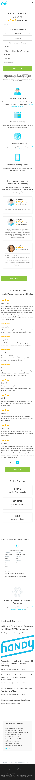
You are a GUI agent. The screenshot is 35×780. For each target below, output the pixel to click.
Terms (3, 776)
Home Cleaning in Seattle (13, 734)
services (11, 762)
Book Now (14, 279)
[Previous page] (5, 462)
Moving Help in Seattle (12, 743)
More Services (9, 749)
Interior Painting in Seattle (13, 739)
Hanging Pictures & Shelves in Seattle (16, 732)
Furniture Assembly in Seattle (14, 728)
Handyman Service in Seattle (14, 730)
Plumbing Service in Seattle (13, 745)
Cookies (29, 775)
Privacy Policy (7, 75)
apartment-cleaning (19, 762)
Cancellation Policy (11, 776)
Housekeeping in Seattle (12, 737)
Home (5, 762)
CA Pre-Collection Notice (19, 774)
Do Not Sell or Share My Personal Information (13, 775)
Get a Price (17, 68)
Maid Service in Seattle (12, 741)
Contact (3, 774)
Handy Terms (25, 74)
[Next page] (29, 462)
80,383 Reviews (22, 20)
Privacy (9, 774)
